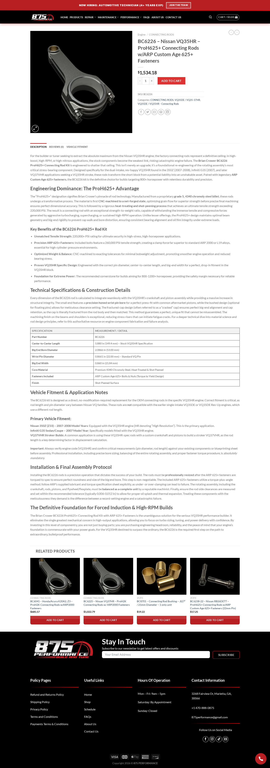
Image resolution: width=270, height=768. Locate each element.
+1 (203, 707)
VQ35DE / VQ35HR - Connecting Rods (158, 103)
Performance (129, 17)
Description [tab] (38, 146)
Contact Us (173, 17)
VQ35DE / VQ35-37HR (187, 99)
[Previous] (30, 594)
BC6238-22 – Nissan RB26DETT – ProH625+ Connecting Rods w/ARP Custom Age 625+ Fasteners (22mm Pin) (213, 605)
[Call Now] (260, 758)
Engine (141, 34)
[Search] (210, 17)
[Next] (239, 594)
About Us (158, 17)
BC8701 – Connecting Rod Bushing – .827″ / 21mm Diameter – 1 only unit (161, 603)
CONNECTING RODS (161, 34)
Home (64, 17)
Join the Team (178, 5)
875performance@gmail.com (210, 717)
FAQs (146, 17)
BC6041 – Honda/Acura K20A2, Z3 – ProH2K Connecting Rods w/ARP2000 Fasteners (52, 605)
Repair (89, 17)
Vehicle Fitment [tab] (77, 146)
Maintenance (107, 17)
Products (76, 17)
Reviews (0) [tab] (56, 146)
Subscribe (226, 654)
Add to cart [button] (55, 620)
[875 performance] (42, 17)
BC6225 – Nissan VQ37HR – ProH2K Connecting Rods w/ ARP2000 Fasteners (107, 603)
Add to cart (171, 80)
